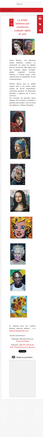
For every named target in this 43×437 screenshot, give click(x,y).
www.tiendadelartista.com (19, 331)
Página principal (7, 10)
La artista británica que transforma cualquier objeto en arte (22, 27)
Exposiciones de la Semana (24, 347)
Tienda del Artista (22, 341)
